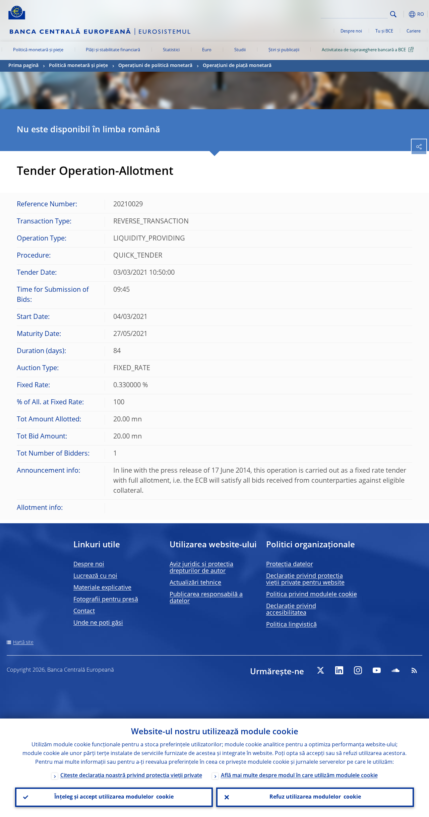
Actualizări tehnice (195, 583)
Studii (240, 50)
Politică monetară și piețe (38, 50)
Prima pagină (23, 65)
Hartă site (23, 642)
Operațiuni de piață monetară (237, 65)
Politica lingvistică (291, 625)
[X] (320, 670)
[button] (403, 14)
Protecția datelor (289, 564)
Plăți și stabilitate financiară (113, 50)
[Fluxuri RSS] (414, 670)
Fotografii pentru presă (105, 600)
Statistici (171, 50)
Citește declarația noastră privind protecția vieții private (131, 775)
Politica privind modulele (311, 595)
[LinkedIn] (339, 670)
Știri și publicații (283, 50)
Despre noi (351, 31)
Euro (206, 50)
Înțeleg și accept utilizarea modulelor (114, 797)
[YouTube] (377, 670)
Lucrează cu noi (95, 576)
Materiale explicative (102, 588)
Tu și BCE (384, 31)
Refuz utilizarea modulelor (315, 797)
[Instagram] (358, 670)
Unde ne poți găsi (98, 623)
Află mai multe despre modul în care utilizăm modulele (299, 775)
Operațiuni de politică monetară (155, 65)
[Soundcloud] (395, 670)
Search (393, 14)
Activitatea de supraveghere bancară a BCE (364, 50)
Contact (84, 611)
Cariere (414, 31)
